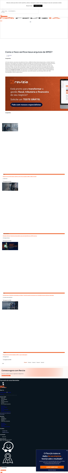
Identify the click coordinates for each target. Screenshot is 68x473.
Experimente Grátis (4, 401)
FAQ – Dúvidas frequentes (6, 403)
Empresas (3, 417)
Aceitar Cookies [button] (38, 5)
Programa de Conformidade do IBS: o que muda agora (15, 354)
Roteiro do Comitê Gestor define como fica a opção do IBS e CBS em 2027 (19, 176)
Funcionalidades (4, 399)
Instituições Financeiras (5, 421)
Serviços (2, 400)
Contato (2, 402)
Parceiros (3, 419)
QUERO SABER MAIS (52, 467)
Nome (1, 382)
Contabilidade (3, 418)
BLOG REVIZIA (2, 394)
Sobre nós (3, 398)
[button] (27, 60)
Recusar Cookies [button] (29, 5)
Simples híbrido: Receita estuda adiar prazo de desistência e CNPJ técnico (20, 235)
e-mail (1, 384)
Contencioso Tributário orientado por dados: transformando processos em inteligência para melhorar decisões (28, 295)
